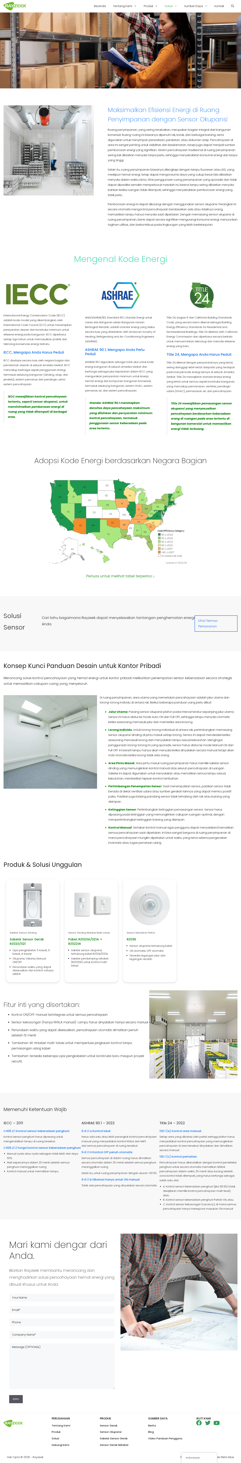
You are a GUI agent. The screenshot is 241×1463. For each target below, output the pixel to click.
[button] (232, 6)
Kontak (219, 6)
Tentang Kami (122, 6)
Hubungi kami (60, 1445)
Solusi (169, 6)
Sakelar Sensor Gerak (114, 1438)
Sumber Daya (193, 6)
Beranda (100, 6)
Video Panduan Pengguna (165, 1438)
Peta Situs (227, 1457)
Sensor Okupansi (111, 1432)
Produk (148, 6)
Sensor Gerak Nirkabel (114, 1445)
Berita (152, 1425)
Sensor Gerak (108, 1425)
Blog (151, 1432)
